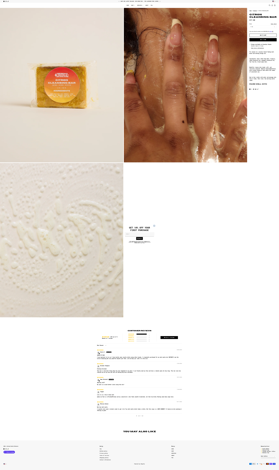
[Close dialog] (154, 226)
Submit (139, 238)
